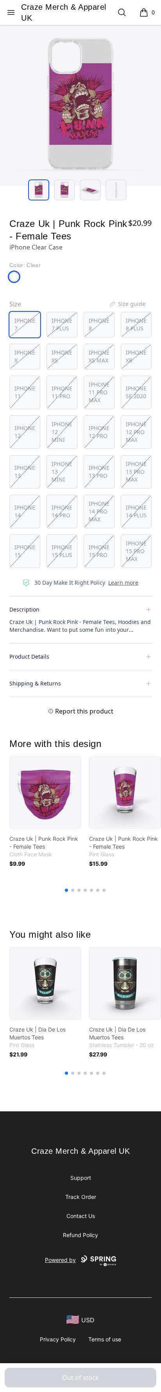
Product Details (29, 656)
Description (24, 609)
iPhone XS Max (99, 356)
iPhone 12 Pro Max (136, 431)
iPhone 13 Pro (99, 471)
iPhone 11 (24, 392)
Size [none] (15, 304)
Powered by (60, 1260)
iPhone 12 (24, 431)
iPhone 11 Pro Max (99, 392)
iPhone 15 (24, 551)
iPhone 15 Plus (62, 551)
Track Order (80, 1196)
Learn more (123, 582)
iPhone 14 (24, 511)
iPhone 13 (24, 471)
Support (80, 1177)
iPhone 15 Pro (99, 551)
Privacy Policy (58, 1339)
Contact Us (80, 1216)
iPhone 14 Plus (136, 511)
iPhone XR (136, 356)
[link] (45, 792)
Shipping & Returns (35, 683)
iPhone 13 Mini (62, 471)
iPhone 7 (24, 324)
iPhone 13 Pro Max (136, 471)
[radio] (24, 324)
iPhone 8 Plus (136, 324)
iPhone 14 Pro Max (99, 511)
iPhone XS (62, 356)
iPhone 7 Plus (62, 324)
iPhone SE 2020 (136, 392)
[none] (127, 304)
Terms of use (104, 1339)
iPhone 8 (99, 324)
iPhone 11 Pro (62, 392)
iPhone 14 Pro (62, 511)
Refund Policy (80, 1235)
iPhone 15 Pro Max (136, 551)
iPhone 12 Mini (62, 431)
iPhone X (24, 356)
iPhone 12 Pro (99, 431)
